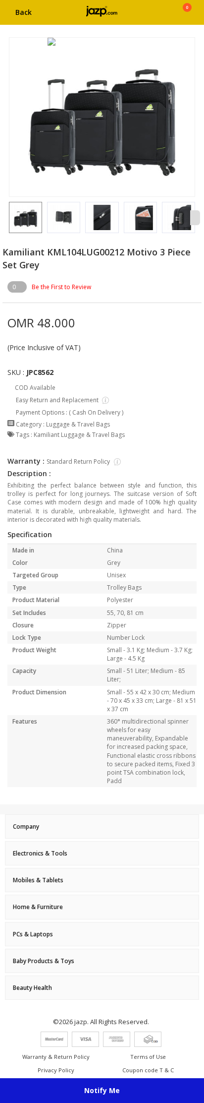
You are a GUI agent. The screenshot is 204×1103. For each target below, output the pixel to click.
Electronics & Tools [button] (40, 853)
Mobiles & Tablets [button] (38, 880)
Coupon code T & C (148, 1070)
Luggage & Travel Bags (78, 424)
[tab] (102, 826)
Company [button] (26, 826)
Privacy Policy (56, 1070)
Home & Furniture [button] (38, 907)
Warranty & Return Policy (56, 1056)
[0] (187, 15)
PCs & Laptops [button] (33, 934)
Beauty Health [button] (32, 987)
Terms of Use (148, 1056)
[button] (9, 217)
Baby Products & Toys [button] (43, 961)
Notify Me (102, 1090)
